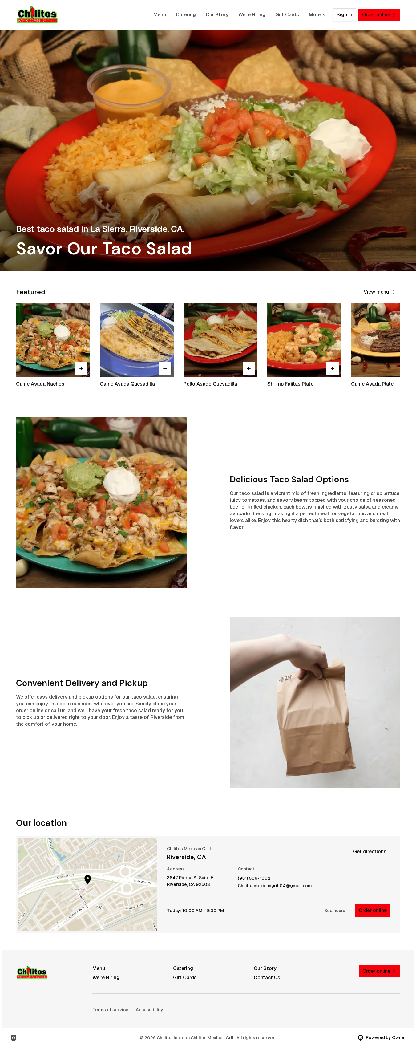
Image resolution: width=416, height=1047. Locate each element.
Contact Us (267, 977)
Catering (186, 14)
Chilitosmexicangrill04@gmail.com (275, 886)
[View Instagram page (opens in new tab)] (13, 1037)
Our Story (217, 14)
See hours (334, 910)
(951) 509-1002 (254, 878)
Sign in (344, 14)
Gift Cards (287, 14)
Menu (159, 14)
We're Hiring (251, 14)
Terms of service (110, 1010)
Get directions (369, 851)
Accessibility (149, 1010)
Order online (373, 910)
